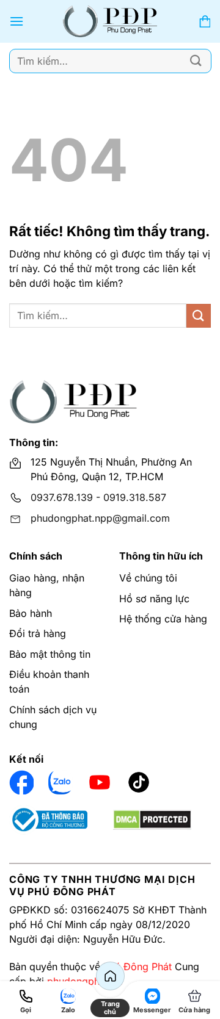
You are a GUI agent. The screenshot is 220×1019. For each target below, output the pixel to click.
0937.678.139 (62, 497)
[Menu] (16, 21)
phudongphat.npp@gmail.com (100, 518)
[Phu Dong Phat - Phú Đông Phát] (110, 21)
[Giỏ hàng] (205, 21)
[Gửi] (196, 61)
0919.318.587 (134, 497)
